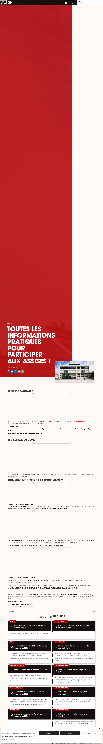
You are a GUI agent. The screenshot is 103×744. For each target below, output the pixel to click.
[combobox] (90, 2)
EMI (11, 642)
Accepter (48, 733)
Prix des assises (16, 687)
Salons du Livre (61, 621)
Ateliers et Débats (17, 665)
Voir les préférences (90, 733)
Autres (12, 621)
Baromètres (59, 642)
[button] (100, 729)
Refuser (70, 733)
